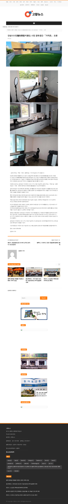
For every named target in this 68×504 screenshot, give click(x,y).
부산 (55, 2)
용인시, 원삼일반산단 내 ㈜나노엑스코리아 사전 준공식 (19, 243)
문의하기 (27, 5)
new (53, 460)
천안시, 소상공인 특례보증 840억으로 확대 (51, 279)
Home (9, 30)
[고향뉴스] (34, 14)
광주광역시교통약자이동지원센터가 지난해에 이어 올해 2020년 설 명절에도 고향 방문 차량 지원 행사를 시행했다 (34, 467)
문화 (21, 2)
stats (26, 463)
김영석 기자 (22, 251)
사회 (14, 2)
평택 (42, 2)
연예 (31, 2)
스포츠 (51, 2)
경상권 (46, 5)
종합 (7, 2)
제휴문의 (33, 5)
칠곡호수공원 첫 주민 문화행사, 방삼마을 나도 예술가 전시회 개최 (23, 491)
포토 (10, 2)
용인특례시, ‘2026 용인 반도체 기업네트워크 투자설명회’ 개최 (34, 280)
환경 (27, 2)
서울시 (34, 2)
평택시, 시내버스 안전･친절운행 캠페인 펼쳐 (48, 243)
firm (46, 460)
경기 (13, 30)
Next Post (55, 240)
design (30, 460)
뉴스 (9, 471)
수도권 (37, 5)
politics (18, 463)
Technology (35, 463)
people (10, 463)
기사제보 (59, 2)
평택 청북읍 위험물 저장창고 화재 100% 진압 (16, 279)
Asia (9, 460)
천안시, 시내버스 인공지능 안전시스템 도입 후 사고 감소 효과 (21, 495)
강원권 (42, 5)
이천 (16, 471)
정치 (24, 2)
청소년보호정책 (10, 452)
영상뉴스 (46, 2)
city (16, 460)
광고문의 (22, 5)
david (23, 460)
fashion (39, 460)
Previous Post (13, 240)
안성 (38, 2)
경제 (17, 2)
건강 (44, 463)
